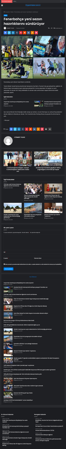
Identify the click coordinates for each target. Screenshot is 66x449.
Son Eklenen (33, 277)
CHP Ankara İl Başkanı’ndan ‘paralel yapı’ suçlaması (19, 365)
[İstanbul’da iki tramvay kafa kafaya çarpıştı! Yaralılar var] (38, 104)
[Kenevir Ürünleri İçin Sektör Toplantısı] (53, 208)
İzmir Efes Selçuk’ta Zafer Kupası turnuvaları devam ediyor (31, 313)
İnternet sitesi (37, 258)
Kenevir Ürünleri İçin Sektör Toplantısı (52, 215)
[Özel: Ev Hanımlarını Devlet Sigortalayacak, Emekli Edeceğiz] (33, 189)
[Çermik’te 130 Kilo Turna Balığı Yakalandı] (8, 346)
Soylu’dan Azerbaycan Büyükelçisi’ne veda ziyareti (18, 283)
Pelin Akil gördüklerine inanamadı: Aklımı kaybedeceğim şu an (22, 325)
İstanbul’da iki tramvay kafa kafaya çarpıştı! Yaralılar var (30, 287)
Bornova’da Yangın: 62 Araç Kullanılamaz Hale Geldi (19, 320)
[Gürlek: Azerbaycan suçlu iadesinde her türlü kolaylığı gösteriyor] (13, 208)
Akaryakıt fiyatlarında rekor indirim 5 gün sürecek (28, 386)
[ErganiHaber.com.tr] (33, 5)
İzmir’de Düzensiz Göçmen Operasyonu (25, 378)
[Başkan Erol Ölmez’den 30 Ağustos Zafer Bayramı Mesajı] (53, 189)
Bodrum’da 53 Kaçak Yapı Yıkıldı (23, 393)
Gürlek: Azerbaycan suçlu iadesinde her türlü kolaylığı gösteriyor (12, 216)
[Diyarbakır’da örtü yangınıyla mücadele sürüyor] (33, 208)
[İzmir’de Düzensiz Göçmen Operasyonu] (8, 381)
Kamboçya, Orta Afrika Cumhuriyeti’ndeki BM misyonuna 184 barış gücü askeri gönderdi (29, 370)
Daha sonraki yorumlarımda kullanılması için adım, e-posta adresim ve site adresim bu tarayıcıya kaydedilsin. (33, 264)
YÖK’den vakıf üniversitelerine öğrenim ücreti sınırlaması (27, 1)
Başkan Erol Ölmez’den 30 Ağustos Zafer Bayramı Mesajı (53, 196)
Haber (12, 12)
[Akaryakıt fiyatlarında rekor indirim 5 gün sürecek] (8, 388)
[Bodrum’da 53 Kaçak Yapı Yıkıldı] (8, 395)
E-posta (6, 258)
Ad (5, 252)
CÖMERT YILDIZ (10, 28)
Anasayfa (7, 12)
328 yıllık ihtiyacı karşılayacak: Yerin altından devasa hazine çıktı (23, 374)
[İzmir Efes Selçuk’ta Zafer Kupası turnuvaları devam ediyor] (8, 315)
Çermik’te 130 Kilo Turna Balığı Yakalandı (25, 343)
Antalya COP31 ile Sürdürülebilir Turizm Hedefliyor (18, 400)
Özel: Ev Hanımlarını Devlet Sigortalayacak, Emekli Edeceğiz (32, 196)
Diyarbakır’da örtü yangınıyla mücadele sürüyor (32, 215)
